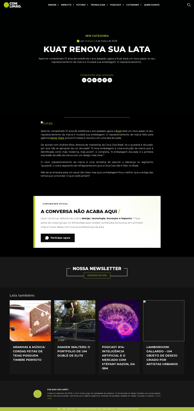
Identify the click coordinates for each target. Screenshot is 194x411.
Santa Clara (57, 138)
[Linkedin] (99, 80)
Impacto (66, 5)
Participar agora (60, 237)
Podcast (115, 5)
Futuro (81, 5)
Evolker (135, 409)
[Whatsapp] (84, 80)
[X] (94, 80)
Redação (89, 41)
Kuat (118, 131)
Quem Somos (151, 5)
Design (52, 5)
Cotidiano (132, 5)
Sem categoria (97, 35)
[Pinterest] (104, 80)
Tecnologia (98, 5)
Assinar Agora (97, 275)
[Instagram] (110, 80)
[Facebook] (89, 80)
